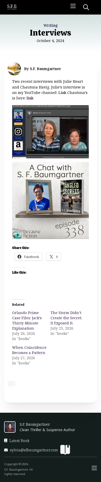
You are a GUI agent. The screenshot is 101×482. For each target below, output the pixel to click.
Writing (51, 25)
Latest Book (19, 440)
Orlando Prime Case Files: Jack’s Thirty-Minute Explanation (27, 320)
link (30, 98)
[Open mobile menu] (73, 6)
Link (62, 92)
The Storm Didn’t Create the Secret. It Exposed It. (66, 317)
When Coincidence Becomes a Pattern (29, 350)
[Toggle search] (86, 7)
